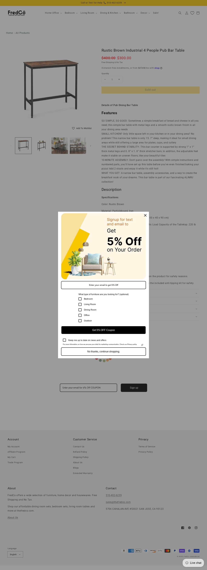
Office (87, 315)
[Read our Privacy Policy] (142, 345)
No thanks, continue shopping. (103, 351)
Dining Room (90, 309)
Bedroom (88, 299)
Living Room (90, 304)
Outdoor (88, 320)
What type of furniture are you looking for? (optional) (103, 294)
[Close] (145, 215)
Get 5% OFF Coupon (103, 330)
